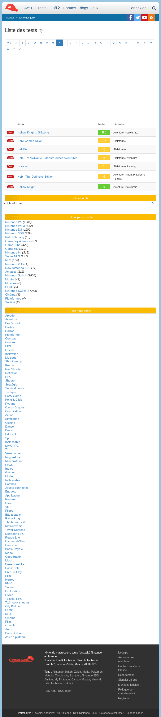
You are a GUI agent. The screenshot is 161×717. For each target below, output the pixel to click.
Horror (9, 331)
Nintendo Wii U (15, 225)
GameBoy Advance (18, 241)
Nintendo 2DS (14, 264)
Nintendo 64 (13, 252)
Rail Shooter (13, 369)
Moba (9, 553)
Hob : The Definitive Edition (35, 176)
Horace (22, 166)
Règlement (124, 698)
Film (8, 575)
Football (10, 484)
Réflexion (11, 373)
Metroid (48, 675)
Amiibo (48, 679)
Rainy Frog (12, 518)
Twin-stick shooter (17, 602)
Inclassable (12, 442)
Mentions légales (128, 684)
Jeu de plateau (15, 637)
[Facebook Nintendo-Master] (130, 17)
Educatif (10, 434)
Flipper (9, 510)
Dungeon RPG (15, 533)
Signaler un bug (127, 679)
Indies (9, 468)
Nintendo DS (13, 229)
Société (10, 302)
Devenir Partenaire (43, 713)
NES (8, 260)
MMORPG (12, 445)
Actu (28, 8)
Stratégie (11, 384)
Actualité (11, 271)
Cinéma (10, 294)
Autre (8, 629)
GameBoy (11, 248)
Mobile (9, 279)
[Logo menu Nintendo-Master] (10, 7)
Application (12, 495)
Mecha (9, 560)
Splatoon (75, 675)
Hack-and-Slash (15, 541)
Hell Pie (22, 149)
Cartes (9, 327)
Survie (9, 587)
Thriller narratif (15, 522)
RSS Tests (64, 690)
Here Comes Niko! (29, 141)
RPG (8, 376)
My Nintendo (62, 679)
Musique (11, 283)
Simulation (12, 418)
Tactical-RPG (13, 598)
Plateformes (13, 298)
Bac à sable (13, 514)
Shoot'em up (13, 361)
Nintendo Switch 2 (17, 290)
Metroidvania (13, 526)
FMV (8, 583)
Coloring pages (134, 713)
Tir (7, 449)
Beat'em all (12, 323)
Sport (8, 438)
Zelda (77, 671)
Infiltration (11, 353)
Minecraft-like (14, 461)
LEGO (9, 287)
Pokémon (97, 671)
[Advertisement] (80, 88)
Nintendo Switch (16, 275)
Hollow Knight (26, 187)
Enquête (10, 491)
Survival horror (15, 388)
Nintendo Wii (13, 222)
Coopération (13, 556)
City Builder (12, 606)
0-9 (9, 42)
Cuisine (10, 422)
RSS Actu (50, 690)
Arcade (10, 315)
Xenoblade (61, 675)
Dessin (9, 430)
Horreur (10, 579)
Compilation (13, 411)
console (10, 625)
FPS (8, 346)
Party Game (13, 395)
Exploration (12, 591)
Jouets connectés (17, 487)
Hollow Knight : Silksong (33, 132)
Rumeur (10, 499)
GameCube (13, 245)
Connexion (138, 8)
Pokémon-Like (14, 564)
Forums (69, 8)
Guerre (10, 350)
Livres (9, 595)
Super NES (12, 256)
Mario (86, 671)
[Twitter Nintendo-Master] (137, 17)
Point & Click (13, 399)
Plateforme (12, 334)
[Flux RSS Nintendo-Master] (151, 17)
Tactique (10, 392)
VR (7, 506)
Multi (8, 614)
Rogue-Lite (12, 537)
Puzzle (9, 365)
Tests (42, 8)
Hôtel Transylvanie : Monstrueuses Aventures (47, 158)
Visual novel (13, 453)
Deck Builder (13, 633)
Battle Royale (14, 549)
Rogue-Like (13, 457)
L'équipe (123, 652)
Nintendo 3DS (14, 233)
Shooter (10, 380)
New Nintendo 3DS (17, 267)
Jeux (95, 8)
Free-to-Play (13, 572)
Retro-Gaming (14, 237)
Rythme (10, 403)
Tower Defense (15, 529)
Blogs (83, 8)
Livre (8, 503)
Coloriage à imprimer (111, 713)
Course (10, 342)
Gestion (10, 472)
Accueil (10, 17)
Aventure (11, 319)
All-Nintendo (64, 713)
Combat (10, 338)
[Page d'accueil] (21, 659)
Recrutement (126, 674)
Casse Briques (15, 407)
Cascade (11, 545)
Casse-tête (12, 568)
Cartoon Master (80, 679)
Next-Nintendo (81, 713)
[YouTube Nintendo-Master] (144, 17)
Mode (9, 476)
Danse (9, 426)
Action (9, 415)
